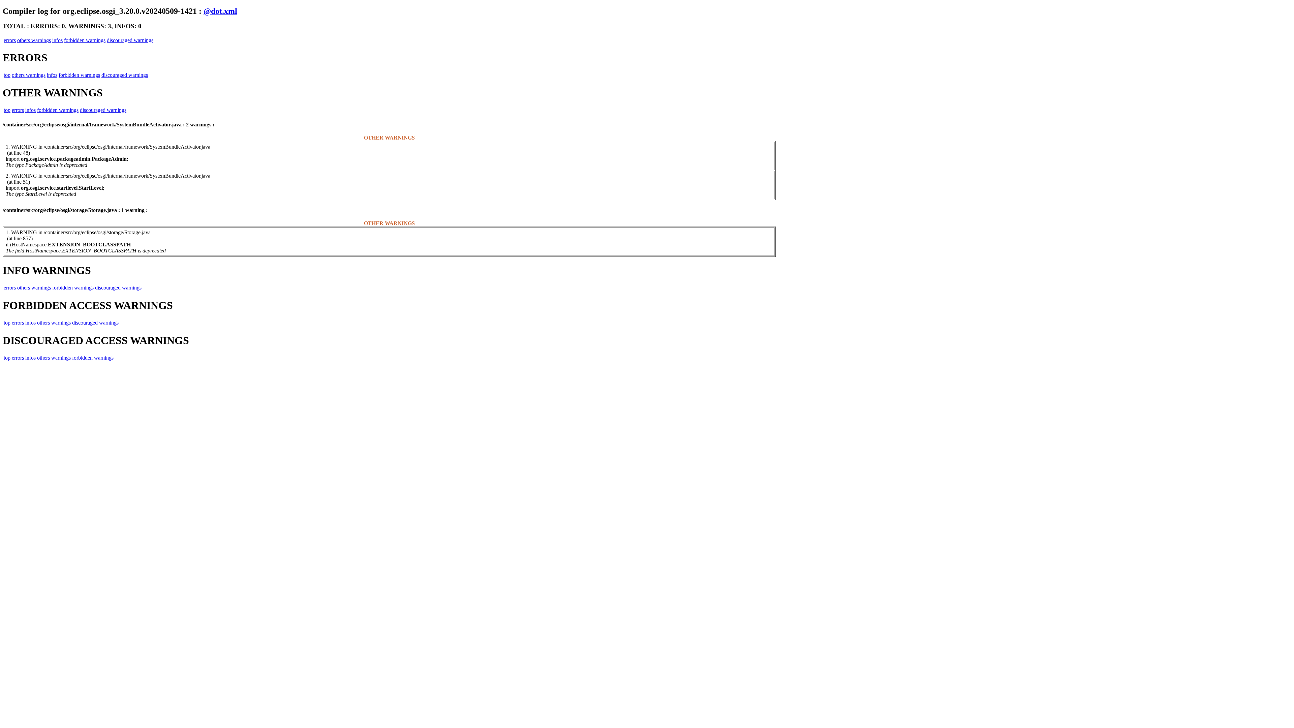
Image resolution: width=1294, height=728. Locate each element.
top (7, 75)
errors (10, 40)
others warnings (34, 40)
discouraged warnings (130, 40)
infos (57, 40)
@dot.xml (220, 11)
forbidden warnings (84, 40)
